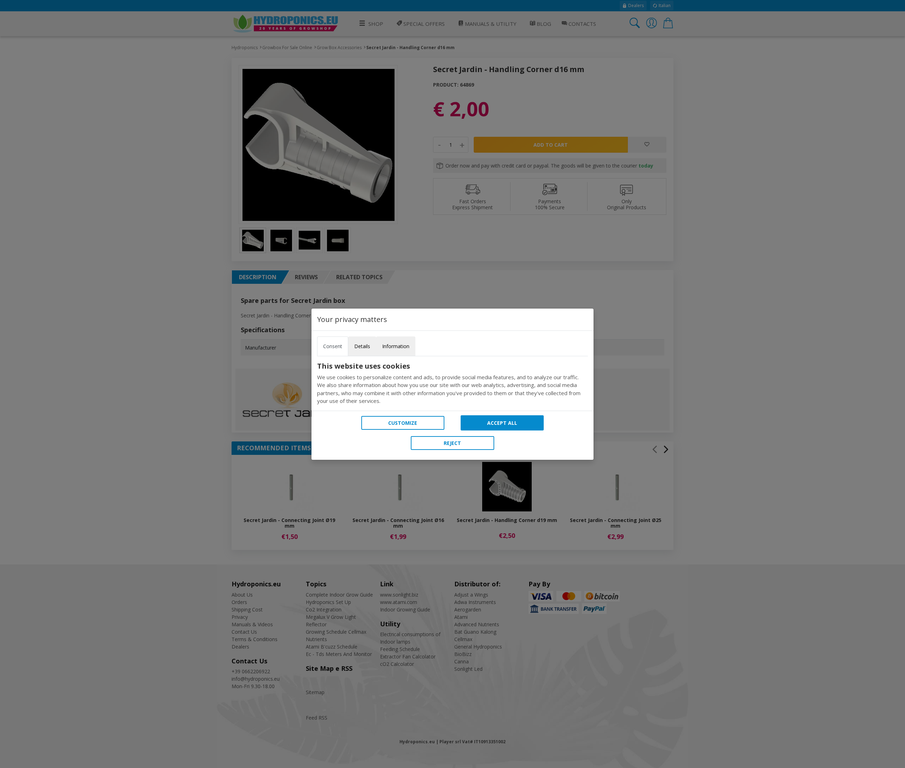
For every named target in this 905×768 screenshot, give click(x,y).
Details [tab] (362, 346)
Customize (402, 423)
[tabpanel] (452, 383)
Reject (452, 443)
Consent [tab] (332, 346)
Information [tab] (395, 346)
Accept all (502, 423)
